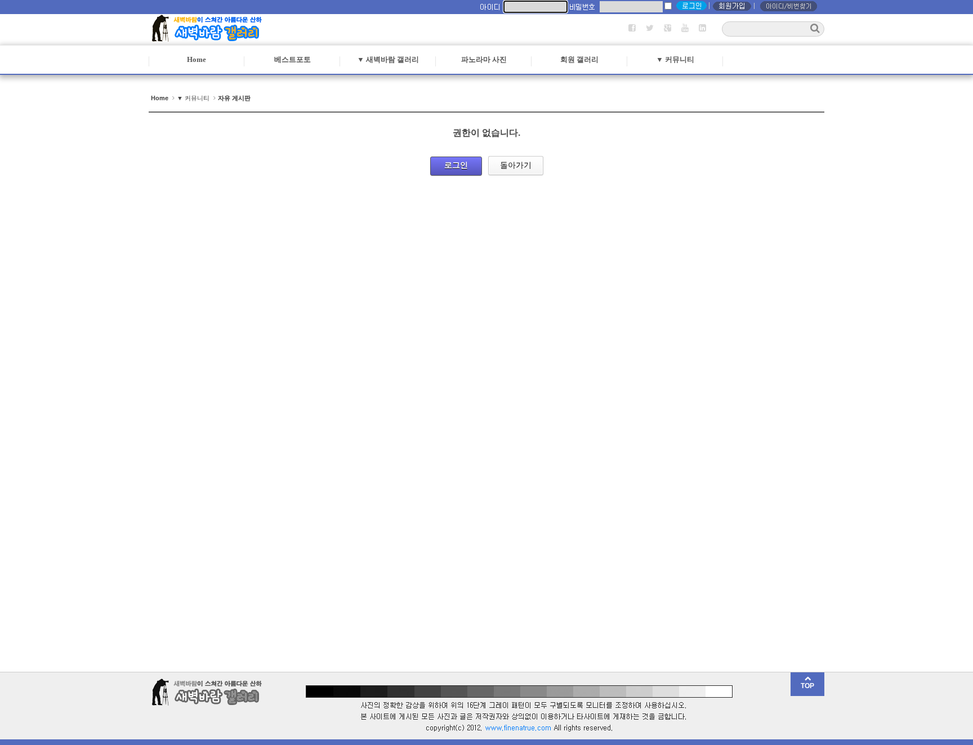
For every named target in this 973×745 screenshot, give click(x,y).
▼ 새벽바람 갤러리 (388, 59)
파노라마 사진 (484, 59)
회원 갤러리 (579, 59)
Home (196, 59)
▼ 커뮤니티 (675, 59)
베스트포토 (292, 59)
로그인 (456, 164)
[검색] (815, 28)
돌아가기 (516, 164)
